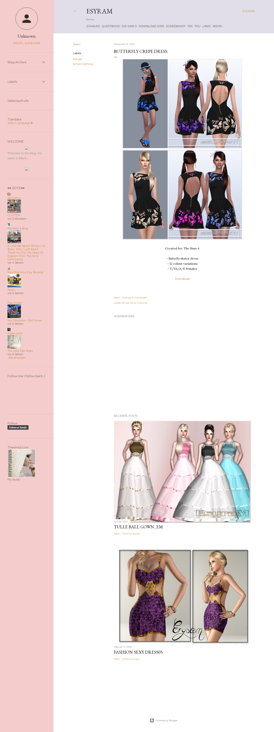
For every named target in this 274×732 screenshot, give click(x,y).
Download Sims (151, 26)
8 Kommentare (131, 659)
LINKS (206, 26)
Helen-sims (14, 333)
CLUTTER (13, 215)
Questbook (111, 26)
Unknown (27, 36)
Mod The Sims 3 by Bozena (25, 272)
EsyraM (99, 11)
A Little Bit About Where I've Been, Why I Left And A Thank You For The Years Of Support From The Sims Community (26, 252)
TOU (197, 26)
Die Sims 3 (129, 26)
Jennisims (13, 198)
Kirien (11, 290)
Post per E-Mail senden (135, 297)
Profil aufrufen (26, 43)
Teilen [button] (76, 44)
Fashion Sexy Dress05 (138, 652)
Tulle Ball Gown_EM (138, 527)
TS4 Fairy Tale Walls (20, 351)
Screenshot (175, 26)
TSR (190, 26)
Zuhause (93, 26)
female (77, 59)
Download (182, 279)
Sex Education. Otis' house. (24, 320)
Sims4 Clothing (83, 64)
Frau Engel (14, 303)
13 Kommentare (131, 533)
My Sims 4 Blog (17, 228)
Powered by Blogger (167, 720)
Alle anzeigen (17, 357)
